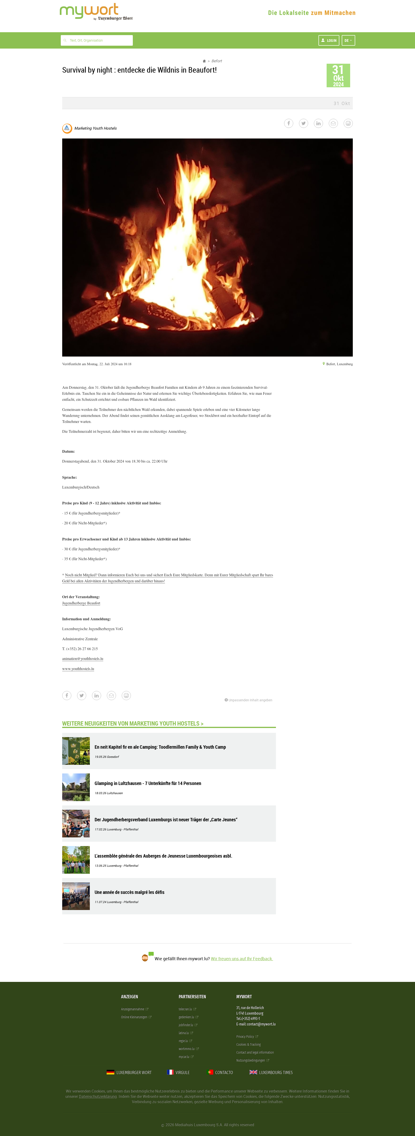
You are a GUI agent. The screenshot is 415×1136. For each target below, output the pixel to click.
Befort (216, 60)
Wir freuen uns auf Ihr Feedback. (242, 958)
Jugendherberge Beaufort (81, 602)
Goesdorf (113, 757)
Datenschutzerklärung (98, 1096)
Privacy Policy (245, 1037)
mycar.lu (184, 1057)
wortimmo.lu (187, 1049)
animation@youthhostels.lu (82, 658)
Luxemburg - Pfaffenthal (122, 829)
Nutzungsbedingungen (251, 1060)
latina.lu (184, 1033)
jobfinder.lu (186, 1025)
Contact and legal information (255, 1052)
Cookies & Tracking (248, 1044)
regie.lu (184, 1041)
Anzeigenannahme (133, 1009)
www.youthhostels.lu (78, 668)
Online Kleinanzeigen (134, 1017)
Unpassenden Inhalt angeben (250, 700)
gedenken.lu (187, 1017)
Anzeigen (129, 996)
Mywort (244, 996)
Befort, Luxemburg (339, 364)
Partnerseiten (192, 996)
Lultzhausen (115, 793)
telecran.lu (186, 1009)
